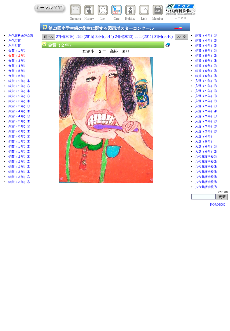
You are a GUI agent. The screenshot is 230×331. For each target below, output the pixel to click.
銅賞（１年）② (19, 146)
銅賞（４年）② (206, 40)
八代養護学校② (206, 161)
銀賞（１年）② (19, 86)
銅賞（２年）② (19, 161)
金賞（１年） (17, 50)
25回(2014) (104, 37)
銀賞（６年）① (19, 131)
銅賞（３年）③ (19, 181)
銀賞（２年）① (19, 91)
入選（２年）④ (206, 111)
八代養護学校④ (206, 171)
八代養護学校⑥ (206, 181)
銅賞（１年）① (19, 141)
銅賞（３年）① (19, 171)
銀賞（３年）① (19, 101)
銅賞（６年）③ (206, 75)
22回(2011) (144, 37)
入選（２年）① (206, 96)
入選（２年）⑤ (206, 116)
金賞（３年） (17, 60)
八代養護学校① (206, 156)
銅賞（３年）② (19, 176)
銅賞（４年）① (206, 35)
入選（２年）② (206, 101)
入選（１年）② (206, 86)
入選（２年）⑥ (206, 121)
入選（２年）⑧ (206, 131)
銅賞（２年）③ (19, 166)
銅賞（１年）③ (19, 151)
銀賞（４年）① (19, 111)
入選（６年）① (206, 146)
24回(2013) (124, 37)
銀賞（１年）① (19, 80)
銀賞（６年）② (19, 136)
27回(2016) (65, 37)
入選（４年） (204, 136)
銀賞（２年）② (19, 96)
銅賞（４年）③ (206, 45)
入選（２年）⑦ (206, 126)
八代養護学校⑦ (206, 187)
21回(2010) (163, 37)
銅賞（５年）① (206, 50)
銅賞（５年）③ (206, 60)
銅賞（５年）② (206, 55)
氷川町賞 (14, 45)
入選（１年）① (206, 80)
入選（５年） (204, 141)
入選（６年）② (206, 151)
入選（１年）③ (206, 91)
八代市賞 (14, 40)
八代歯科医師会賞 (20, 35)
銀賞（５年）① (19, 121)
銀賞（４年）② (19, 116)
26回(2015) (85, 37)
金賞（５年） (17, 70)
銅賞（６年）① (206, 65)
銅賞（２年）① (19, 156)
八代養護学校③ (206, 166)
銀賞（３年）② (19, 106)
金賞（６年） (17, 75)
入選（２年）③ (206, 106)
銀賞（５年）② (19, 126)
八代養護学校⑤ (206, 176)
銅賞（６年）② (206, 70)
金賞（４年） (17, 65)
